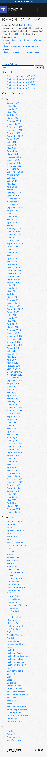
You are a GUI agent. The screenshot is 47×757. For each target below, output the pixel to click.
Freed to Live (13, 569)
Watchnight (12, 718)
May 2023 (12, 219)
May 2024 (12, 184)
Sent (9, 677)
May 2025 (12, 148)
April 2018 (12, 395)
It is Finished (13, 611)
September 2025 (15, 136)
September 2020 (15, 309)
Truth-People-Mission (17, 709)
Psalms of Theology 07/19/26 (21, 88)
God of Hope (13, 584)
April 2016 (12, 467)
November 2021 (14, 273)
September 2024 (15, 172)
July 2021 (11, 285)
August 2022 (13, 246)
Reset (9, 668)
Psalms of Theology (16, 665)
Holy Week (12, 602)
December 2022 (14, 234)
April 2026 (12, 115)
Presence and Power (16, 644)
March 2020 (12, 327)
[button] (3, 9)
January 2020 (13, 333)
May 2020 (12, 321)
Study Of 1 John (14, 688)
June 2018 (12, 389)
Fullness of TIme (14, 578)
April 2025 (12, 151)
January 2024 (13, 195)
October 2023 (13, 204)
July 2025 (11, 142)
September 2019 (15, 345)
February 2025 (14, 157)
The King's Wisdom (16, 691)
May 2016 (11, 464)
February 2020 (14, 330)
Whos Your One (14, 721)
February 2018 (13, 401)
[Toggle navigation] (40, 9)
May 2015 (11, 500)
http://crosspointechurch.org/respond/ (26, 40)
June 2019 (12, 354)
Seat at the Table (15, 671)
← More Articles (9, 64)
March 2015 (12, 506)
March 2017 (12, 434)
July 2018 (11, 386)
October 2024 (13, 169)
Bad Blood (12, 536)
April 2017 (11, 431)
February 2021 (13, 300)
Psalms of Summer (16, 662)
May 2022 (12, 255)
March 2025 (12, 154)
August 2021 (13, 282)
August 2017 (13, 419)
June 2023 (12, 216)
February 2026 (14, 121)
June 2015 (12, 497)
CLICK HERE (20, 34)
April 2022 (12, 258)
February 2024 (14, 192)
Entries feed (12, 734)
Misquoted (12, 620)
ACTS (9, 527)
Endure (10, 563)
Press (9, 647)
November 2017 (14, 410)
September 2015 (15, 488)
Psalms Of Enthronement (18, 656)
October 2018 (13, 378)
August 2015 (13, 491)
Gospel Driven (13, 590)
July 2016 (11, 458)
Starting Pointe (14, 686)
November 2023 (14, 201)
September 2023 (15, 207)
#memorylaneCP (15, 521)
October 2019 (13, 342)
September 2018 (15, 380)
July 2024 (11, 178)
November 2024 (14, 166)
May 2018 (11, 392)
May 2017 (11, 428)
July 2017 (11, 422)
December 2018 (14, 372)
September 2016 (15, 452)
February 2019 (13, 366)
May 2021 (11, 291)
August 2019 (13, 348)
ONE (9, 632)
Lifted (9, 614)
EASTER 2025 (13, 557)
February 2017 (13, 437)
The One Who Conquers (18, 694)
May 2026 (12, 112)
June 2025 (12, 145)
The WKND (12, 697)
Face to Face (13, 566)
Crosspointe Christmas (18, 545)
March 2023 (12, 225)
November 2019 (14, 339)
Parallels (11, 638)
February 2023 (14, 228)
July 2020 (11, 315)
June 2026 (12, 109)
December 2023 (14, 198)
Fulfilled (10, 575)
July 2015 (11, 494)
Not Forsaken (13, 629)
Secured (11, 674)
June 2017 (12, 425)
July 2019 (11, 351)
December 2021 (14, 270)
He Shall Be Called (15, 599)
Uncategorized (14, 712)
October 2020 (13, 306)
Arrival (10, 533)
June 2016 (12, 461)
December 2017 (14, 407)
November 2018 (14, 375)
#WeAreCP (12, 524)
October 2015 (13, 485)
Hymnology (12, 608)
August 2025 (13, 139)
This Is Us (11, 700)
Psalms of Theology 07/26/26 (21, 85)
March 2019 (12, 363)
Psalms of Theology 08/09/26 (21, 79)
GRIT (9, 593)
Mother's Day (13, 623)
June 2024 (12, 181)
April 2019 (12, 360)
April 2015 (12, 503)
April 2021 (12, 294)
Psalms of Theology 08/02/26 (21, 82)
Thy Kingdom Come (16, 706)
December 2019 (14, 336)
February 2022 (14, 264)
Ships (9, 680)
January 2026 (13, 124)
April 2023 (12, 222)
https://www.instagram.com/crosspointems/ (21, 52)
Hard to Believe (14, 596)
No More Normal (15, 626)
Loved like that (14, 617)
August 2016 (13, 455)
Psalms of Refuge (15, 659)
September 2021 (15, 279)
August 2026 (13, 103)
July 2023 (11, 213)
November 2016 (14, 446)
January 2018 (13, 404)
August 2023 (13, 210)
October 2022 (13, 240)
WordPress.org (14, 740)
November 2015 (14, 482)
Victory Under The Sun (17, 715)
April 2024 (12, 187)
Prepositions (13, 641)
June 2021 (12, 288)
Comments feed (14, 737)
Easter (10, 554)
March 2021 (12, 297)
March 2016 (12, 470)
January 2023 (13, 231)
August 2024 (13, 175)
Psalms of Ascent (15, 653)
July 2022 (11, 249)
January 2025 (13, 160)
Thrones (11, 703)
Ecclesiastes (13, 560)
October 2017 (13, 413)
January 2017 (13, 440)
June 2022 (12, 252)
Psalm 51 (11, 650)
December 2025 (14, 127)
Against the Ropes (15, 530)
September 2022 (15, 243)
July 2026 (11, 106)
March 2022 (12, 261)
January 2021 (13, 303)
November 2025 (14, 130)
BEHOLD (28, 25)
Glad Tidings (13, 581)
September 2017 (14, 416)
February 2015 (13, 509)
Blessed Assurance (16, 542)
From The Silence (15, 572)
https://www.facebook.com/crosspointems (20, 46)
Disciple (10, 551)
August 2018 (13, 383)
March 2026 (12, 118)
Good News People (16, 587)
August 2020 (13, 312)
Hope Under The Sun (17, 605)
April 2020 (12, 324)
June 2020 (12, 318)
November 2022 (14, 237)
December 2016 (14, 443)
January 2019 (13, 369)
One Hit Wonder (14, 635)
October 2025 (13, 133)
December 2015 (14, 479)
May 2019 (11, 357)
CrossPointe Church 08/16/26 (21, 76)
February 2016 (13, 473)
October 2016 (13, 449)
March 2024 (12, 190)
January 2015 (13, 512)
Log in (10, 731)
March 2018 (12, 398)
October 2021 (13, 276)
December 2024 (14, 163)
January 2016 (13, 476)
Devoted (11, 548)
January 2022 (13, 267)
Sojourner (11, 683)
